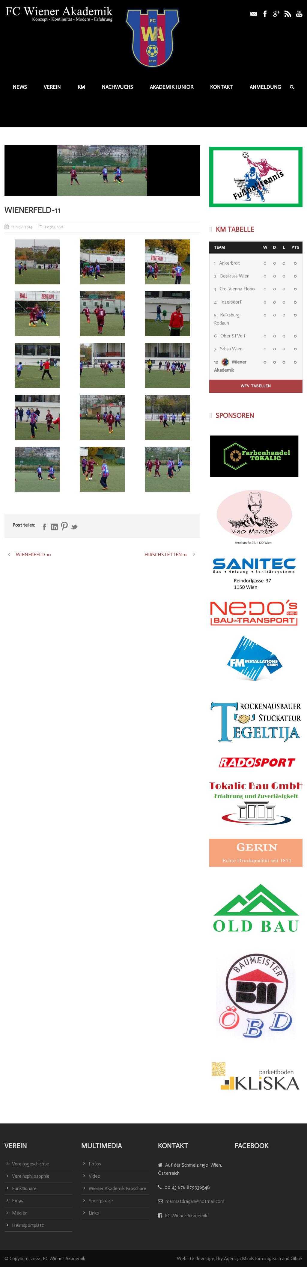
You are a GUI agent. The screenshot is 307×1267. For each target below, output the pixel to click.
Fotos (50, 227)
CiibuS (297, 1258)
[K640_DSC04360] (37, 313)
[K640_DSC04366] (37, 365)
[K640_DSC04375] (102, 469)
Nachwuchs (117, 87)
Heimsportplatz (28, 1225)
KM (81, 87)
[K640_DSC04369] (37, 417)
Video (94, 1176)
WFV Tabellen (256, 386)
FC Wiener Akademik (185, 1215)
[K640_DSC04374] (102, 170)
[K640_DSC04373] (167, 417)
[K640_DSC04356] (37, 261)
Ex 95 (17, 1200)
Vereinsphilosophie (30, 1176)
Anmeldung (265, 87)
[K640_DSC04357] (102, 261)
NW (60, 227)
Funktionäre (24, 1188)
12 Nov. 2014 (21, 227)
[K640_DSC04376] (167, 469)
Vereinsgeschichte (30, 1164)
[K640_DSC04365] (167, 313)
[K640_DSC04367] (102, 365)
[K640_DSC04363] (102, 313)
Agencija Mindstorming (247, 1258)
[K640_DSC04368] (167, 365)
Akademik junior (171, 87)
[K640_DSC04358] (167, 261)
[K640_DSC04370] (102, 417)
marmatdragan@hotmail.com (194, 1201)
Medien (20, 1213)
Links (94, 1213)
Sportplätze (101, 1200)
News (20, 87)
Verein (52, 87)
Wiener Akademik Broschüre (117, 1188)
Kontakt (221, 87)
